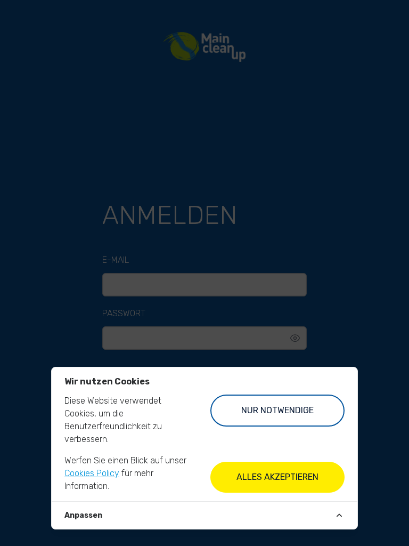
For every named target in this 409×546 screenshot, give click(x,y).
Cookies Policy (91, 473)
